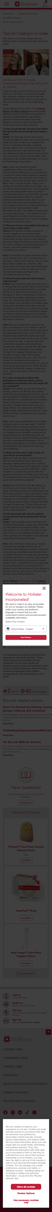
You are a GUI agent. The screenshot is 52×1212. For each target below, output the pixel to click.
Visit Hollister (26, 637)
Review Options (26, 1193)
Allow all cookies (26, 1186)
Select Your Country (15, 621)
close (44, 588)
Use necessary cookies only (26, 1201)
